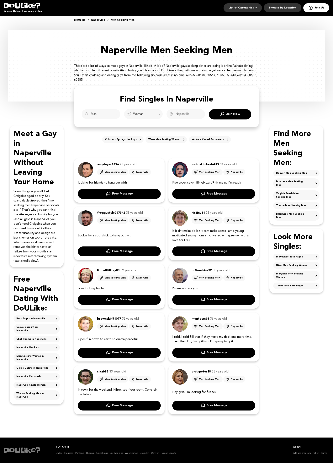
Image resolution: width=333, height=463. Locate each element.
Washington (131, 453)
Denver (155, 453)
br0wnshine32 (202, 270)
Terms (324, 453)
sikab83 (102, 371)
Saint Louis (102, 453)
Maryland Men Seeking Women (289, 275)
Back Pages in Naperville (30, 318)
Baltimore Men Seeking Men (290, 216)
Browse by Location (282, 7)
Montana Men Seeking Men (289, 183)
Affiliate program (302, 453)
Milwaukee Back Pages (289, 257)
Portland (79, 453)
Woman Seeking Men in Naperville (30, 395)
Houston (68, 453)
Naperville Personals (28, 376)
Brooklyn (144, 453)
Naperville (142, 172)
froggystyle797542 (111, 212)
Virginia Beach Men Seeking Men (287, 195)
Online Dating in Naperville (32, 368)
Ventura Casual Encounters (208, 139)
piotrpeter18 (201, 371)
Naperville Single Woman (30, 385)
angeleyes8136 (108, 164)
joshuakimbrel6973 (205, 164)
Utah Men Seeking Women (291, 265)
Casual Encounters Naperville (27, 329)
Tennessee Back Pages (290, 286)
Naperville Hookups (28, 347)
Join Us (319, 7)
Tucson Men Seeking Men (291, 205)
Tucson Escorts (168, 453)
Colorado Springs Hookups (121, 139)
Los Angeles (116, 453)
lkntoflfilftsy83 (108, 270)
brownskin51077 (109, 318)
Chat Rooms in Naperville (31, 339)
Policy (316, 453)
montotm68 (200, 318)
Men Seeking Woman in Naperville (30, 358)
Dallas (59, 453)
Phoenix (90, 453)
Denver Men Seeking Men (291, 173)
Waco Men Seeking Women (164, 139)
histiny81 (198, 212)
